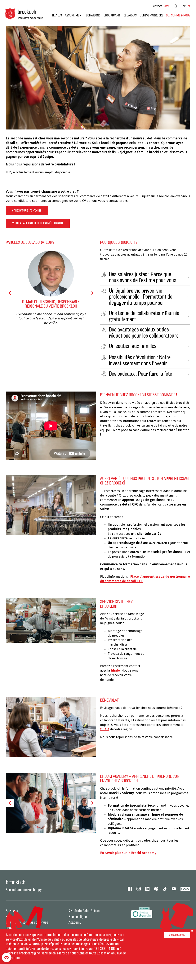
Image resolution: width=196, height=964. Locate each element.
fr (189, 6)
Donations (93, 15)
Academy (75, 922)
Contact (157, 6)
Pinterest (156, 889)
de (184, 6)
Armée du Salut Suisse (84, 911)
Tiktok (165, 889)
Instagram (138, 889)
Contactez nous (177, 934)
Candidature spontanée (26, 210)
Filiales (56, 15)
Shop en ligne (78, 917)
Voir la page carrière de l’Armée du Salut (37, 223)
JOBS (167, 6)
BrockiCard (112, 15)
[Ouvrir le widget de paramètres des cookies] (6, 957)
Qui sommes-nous (178, 15)
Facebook (130, 889)
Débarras (130, 15)
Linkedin (147, 889)
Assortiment (74, 15)
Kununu (185, 889)
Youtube (174, 889)
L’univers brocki (151, 15)
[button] (10, 293)
